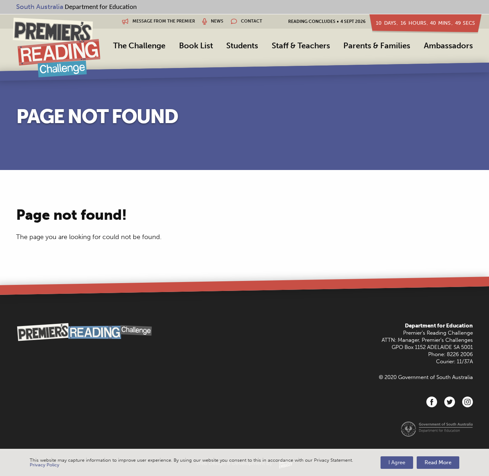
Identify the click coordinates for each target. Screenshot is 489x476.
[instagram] (467, 402)
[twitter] (449, 402)
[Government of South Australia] (437, 429)
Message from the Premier (163, 21)
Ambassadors (448, 45)
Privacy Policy (44, 464)
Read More (438, 462)
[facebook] (431, 402)
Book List (196, 45)
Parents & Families (376, 45)
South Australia (39, 7)
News (216, 21)
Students (242, 45)
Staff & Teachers (301, 45)
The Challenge (139, 45)
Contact (251, 21)
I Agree (396, 462)
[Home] (56, 47)
